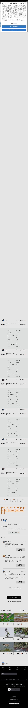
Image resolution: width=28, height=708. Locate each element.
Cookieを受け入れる (14, 29)
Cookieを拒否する (14, 26)
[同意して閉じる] (27, 1)
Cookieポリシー (12, 19)
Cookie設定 (14, 23)
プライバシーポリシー (16, 20)
